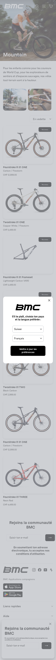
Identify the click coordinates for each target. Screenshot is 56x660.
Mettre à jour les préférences (28, 351)
